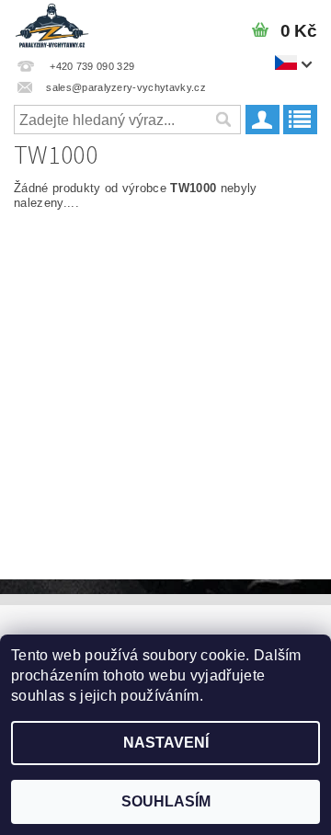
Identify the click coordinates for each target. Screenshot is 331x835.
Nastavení (166, 742)
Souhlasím (166, 801)
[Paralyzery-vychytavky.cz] (51, 24)
